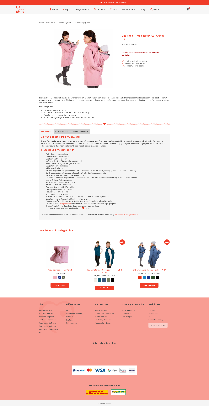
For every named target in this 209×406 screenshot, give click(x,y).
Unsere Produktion (101, 316)
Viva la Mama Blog (128, 310)
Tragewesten (65, 203)
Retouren (69, 317)
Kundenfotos (126, 313)
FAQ (67, 310)
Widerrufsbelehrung (155, 320)
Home (41, 23)
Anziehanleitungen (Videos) (104, 313)
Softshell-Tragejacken (47, 316)
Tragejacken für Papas (47, 326)
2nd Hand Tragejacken (82, 23)
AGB (150, 316)
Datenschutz (153, 313)
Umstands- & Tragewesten (49, 329)
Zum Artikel (60, 285)
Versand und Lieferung (74, 313)
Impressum (152, 310)
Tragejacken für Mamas (47, 323)
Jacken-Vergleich (100, 310)
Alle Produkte (51, 23)
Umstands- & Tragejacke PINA (127, 214)
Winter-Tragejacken (46, 313)
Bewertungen (126, 316)
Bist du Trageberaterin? (103, 320)
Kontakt (69, 320)
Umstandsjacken (45, 310)
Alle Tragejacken (65, 23)
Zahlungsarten (71, 323)
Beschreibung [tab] (46, 131)
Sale (40, 332)
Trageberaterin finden (102, 323)
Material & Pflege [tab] (61, 131)
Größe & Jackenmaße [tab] (80, 131)
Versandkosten (131, 44)
